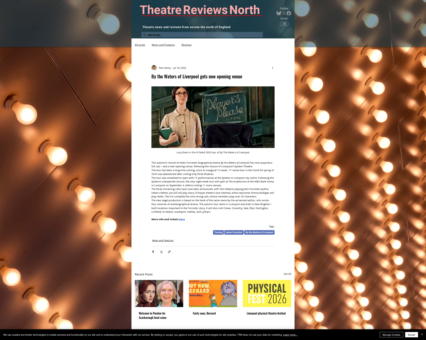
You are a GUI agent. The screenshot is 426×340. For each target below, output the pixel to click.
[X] (284, 13)
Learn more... (290, 334)
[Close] (422, 334)
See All (287, 273)
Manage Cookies (391, 334)
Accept (411, 334)
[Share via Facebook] (153, 251)
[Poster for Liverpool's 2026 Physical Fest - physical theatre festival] (267, 293)
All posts (140, 45)
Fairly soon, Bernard (204, 313)
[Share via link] (169, 251)
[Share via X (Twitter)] (161, 251)
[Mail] (284, 24)
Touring (218, 232)
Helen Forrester (234, 232)
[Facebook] (289, 13)
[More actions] (273, 68)
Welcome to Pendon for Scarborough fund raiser (153, 315)
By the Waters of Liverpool (259, 232)
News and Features (163, 45)
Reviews (187, 45)
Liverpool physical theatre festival (266, 313)
